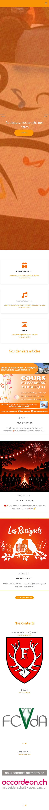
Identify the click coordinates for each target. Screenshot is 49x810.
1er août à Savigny (24, 501)
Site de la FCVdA (24, 693)
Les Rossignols (10, 3)
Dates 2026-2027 (24, 578)
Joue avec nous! (24, 423)
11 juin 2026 (25, 573)
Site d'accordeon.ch (24, 754)
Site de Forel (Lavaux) (24, 635)
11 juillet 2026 (25, 495)
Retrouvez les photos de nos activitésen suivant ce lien (24, 335)
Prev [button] (3, 116)
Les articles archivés (24, 597)
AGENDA (24, 132)
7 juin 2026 (25, 418)
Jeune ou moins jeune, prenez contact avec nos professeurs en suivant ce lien (24, 306)
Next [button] (46, 116)
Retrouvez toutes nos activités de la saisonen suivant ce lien (24, 276)
